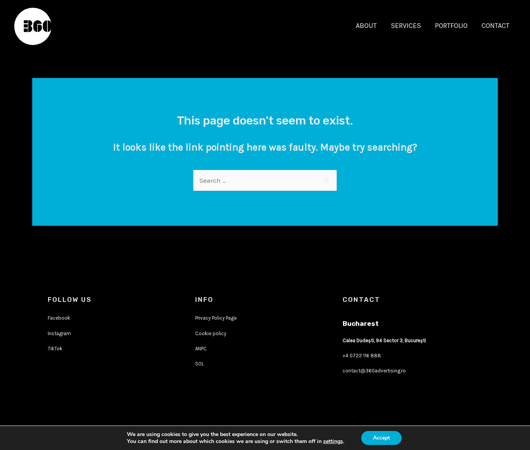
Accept (381, 437)
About (366, 25)
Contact (495, 25)
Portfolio (451, 25)
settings (333, 441)
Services (406, 25)
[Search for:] (265, 180)
